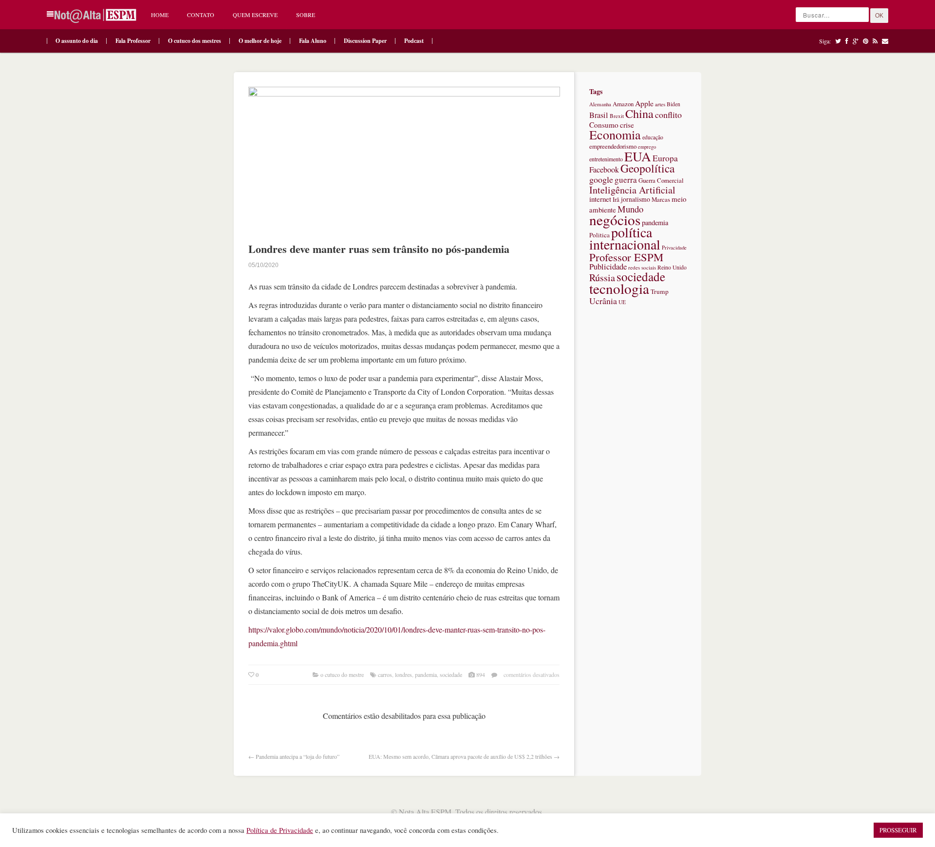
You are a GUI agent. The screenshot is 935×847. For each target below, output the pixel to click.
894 (480, 674)
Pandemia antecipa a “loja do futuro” (297, 756)
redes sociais (642, 267)
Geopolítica (647, 168)
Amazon (623, 103)
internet (600, 199)
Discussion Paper (365, 41)
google (601, 179)
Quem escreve (255, 15)
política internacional (624, 238)
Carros (385, 674)
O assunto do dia (77, 41)
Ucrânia (603, 301)
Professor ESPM (626, 257)
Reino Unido (672, 267)
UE (622, 302)
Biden (673, 104)
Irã (616, 199)
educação (652, 137)
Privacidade (674, 247)
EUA (637, 156)
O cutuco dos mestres (194, 41)
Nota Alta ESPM (425, 812)
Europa (665, 158)
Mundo (630, 209)
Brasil (598, 115)
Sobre (305, 15)
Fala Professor (132, 41)
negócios (614, 219)
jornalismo (635, 199)
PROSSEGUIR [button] (898, 830)
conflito (668, 114)
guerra (626, 179)
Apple (644, 103)
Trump (660, 291)
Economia (615, 134)
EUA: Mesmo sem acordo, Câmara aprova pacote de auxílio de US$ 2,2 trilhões (460, 756)
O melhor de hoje (260, 41)
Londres (403, 674)
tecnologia (619, 288)
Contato (200, 15)
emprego (647, 146)
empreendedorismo (612, 146)
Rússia (602, 277)
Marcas (661, 199)
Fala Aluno (312, 41)
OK (879, 15)
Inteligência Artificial (632, 189)
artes (660, 104)
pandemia (426, 674)
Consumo (603, 125)
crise (627, 125)
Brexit (617, 115)
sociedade (451, 674)
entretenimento (606, 159)
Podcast (414, 41)
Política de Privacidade (279, 830)
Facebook (604, 169)
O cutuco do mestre (342, 674)
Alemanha (600, 104)
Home (159, 15)
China (639, 113)
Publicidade (608, 266)
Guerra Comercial (661, 180)
